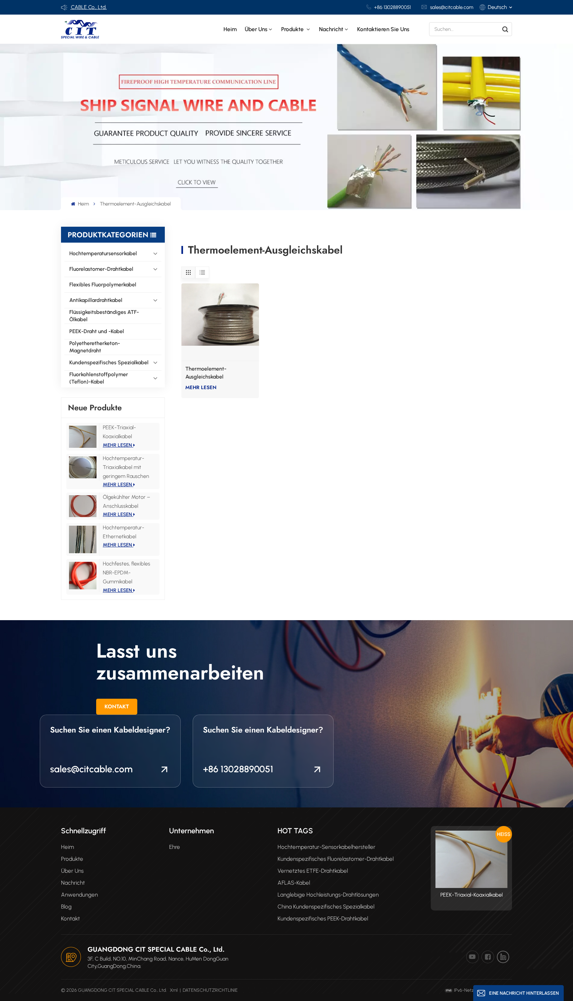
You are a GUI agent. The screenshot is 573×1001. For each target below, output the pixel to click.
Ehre (174, 847)
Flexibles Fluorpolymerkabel (102, 284)
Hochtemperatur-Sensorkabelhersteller (326, 847)
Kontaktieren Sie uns (383, 29)
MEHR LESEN (118, 445)
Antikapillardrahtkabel (95, 300)
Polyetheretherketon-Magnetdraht (94, 347)
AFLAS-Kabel (294, 882)
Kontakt (70, 918)
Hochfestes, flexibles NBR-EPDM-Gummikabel (126, 572)
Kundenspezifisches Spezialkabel (109, 362)
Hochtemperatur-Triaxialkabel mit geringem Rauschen (126, 467)
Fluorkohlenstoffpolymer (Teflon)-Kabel (98, 378)
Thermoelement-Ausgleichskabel (205, 373)
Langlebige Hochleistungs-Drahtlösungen (328, 894)
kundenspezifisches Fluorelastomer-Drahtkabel (336, 858)
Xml (174, 990)
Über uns (256, 29)
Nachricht (331, 29)
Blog (66, 906)
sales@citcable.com (451, 7)
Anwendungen (79, 894)
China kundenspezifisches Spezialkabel (326, 906)
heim (67, 847)
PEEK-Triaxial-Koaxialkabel (471, 895)
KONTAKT (116, 706)
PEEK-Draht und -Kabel (96, 331)
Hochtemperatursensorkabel (103, 253)
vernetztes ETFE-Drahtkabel (313, 870)
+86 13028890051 (392, 7)
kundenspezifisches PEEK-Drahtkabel (323, 918)
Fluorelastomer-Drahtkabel (101, 269)
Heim (230, 29)
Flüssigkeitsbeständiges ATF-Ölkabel (104, 316)
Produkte (293, 29)
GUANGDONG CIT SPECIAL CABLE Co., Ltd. (156, 949)
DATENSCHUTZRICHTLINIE (210, 990)
